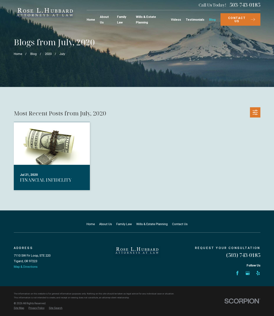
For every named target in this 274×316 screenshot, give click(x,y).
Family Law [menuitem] (121, 19)
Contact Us (180, 224)
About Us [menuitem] (104, 19)
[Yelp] (258, 273)
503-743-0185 (244, 4)
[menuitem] (19, 308)
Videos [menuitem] (176, 19)
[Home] (45, 14)
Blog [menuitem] (212, 19)
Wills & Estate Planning (152, 224)
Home (90, 224)
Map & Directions (25, 267)
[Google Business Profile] (247, 273)
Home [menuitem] (91, 19)
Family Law (124, 224)
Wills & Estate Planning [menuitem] (146, 19)
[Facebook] (237, 273)
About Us (105, 224)
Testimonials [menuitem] (195, 19)
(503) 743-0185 (243, 255)
